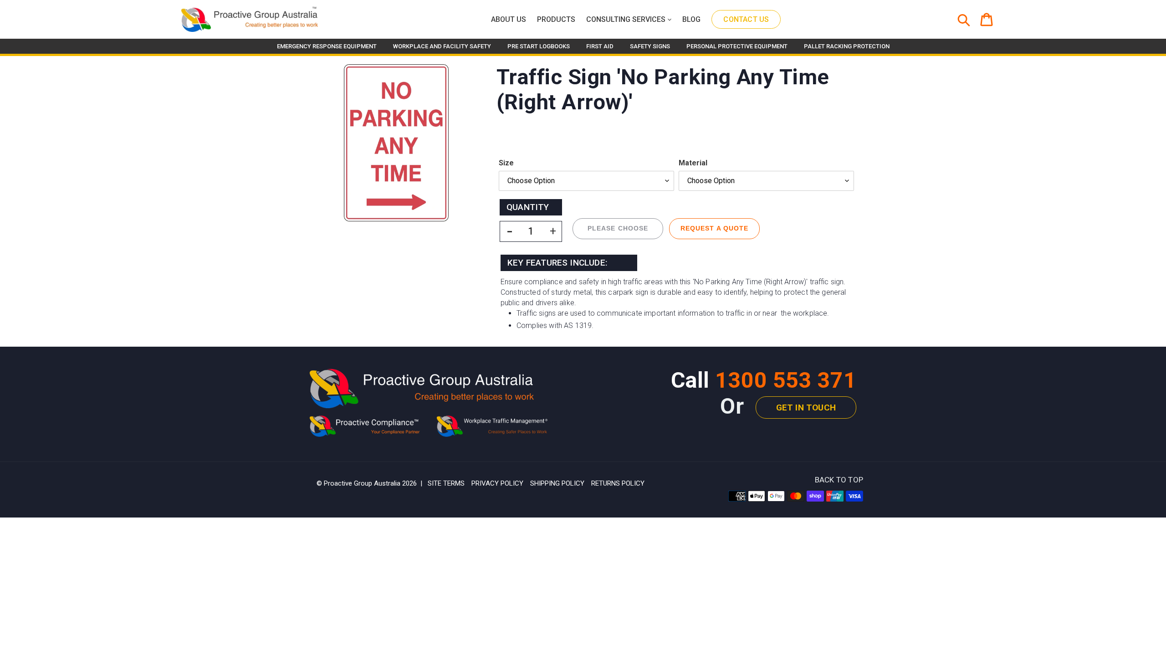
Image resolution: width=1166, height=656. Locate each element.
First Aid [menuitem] (600, 46)
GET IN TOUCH (806, 407)
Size (506, 163)
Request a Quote (714, 228)
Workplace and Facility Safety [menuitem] (442, 46)
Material (693, 163)
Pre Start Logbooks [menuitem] (538, 46)
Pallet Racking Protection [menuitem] (847, 46)
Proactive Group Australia (362, 483)
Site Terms (446, 483)
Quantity (527, 207)
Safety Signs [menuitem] (650, 46)
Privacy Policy (497, 483)
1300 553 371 (785, 380)
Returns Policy (617, 483)
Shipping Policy (557, 483)
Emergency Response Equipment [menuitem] (327, 46)
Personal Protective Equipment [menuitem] (737, 46)
